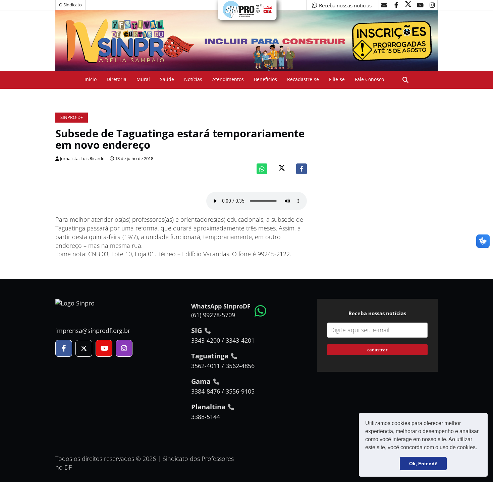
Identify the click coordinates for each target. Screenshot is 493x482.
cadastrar (377, 350)
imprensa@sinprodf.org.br (92, 331)
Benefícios (265, 79)
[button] (479, 448)
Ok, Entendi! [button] (423, 463)
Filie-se (337, 79)
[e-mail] (384, 5)
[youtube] (420, 5)
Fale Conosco (369, 79)
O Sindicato (70, 5)
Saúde (167, 79)
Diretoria (116, 79)
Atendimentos (228, 79)
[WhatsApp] (262, 168)
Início (91, 79)
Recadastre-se (303, 79)
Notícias (193, 79)
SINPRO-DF (71, 117)
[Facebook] (301, 168)
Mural (143, 79)
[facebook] (396, 5)
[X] (408, 5)
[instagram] (432, 5)
